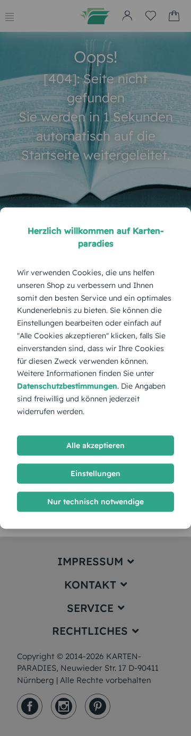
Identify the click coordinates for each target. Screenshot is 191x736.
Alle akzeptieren (95, 445)
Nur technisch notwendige (95, 501)
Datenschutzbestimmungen (67, 386)
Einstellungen (95, 473)
